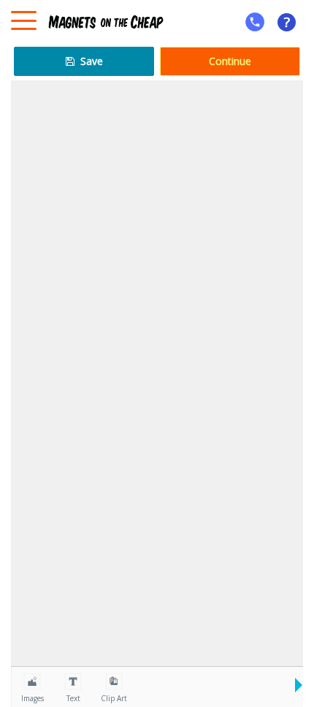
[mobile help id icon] (255, 22)
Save (90, 61)
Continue (230, 61)
